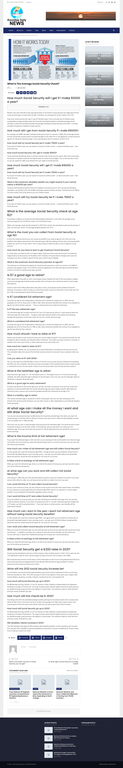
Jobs (36, 30)
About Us (28, 2)
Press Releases (14, 689)
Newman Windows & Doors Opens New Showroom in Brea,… (99, 76)
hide (47, 106)
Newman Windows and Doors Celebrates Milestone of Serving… (99, 97)
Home (11, 30)
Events (29, 30)
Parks (51, 30)
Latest (35, 689)
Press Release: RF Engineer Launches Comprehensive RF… (99, 55)
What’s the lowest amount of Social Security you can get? (22, 663)
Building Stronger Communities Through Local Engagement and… (99, 117)
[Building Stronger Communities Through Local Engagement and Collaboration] (48, 755)
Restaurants (61, 30)
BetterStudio (112, 764)
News (44, 30)
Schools (72, 30)
